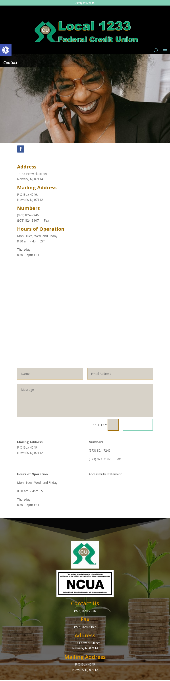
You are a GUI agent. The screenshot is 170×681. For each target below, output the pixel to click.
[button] (6, 50)
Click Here (138, 425)
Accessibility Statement (105, 474)
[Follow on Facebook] (20, 149)
